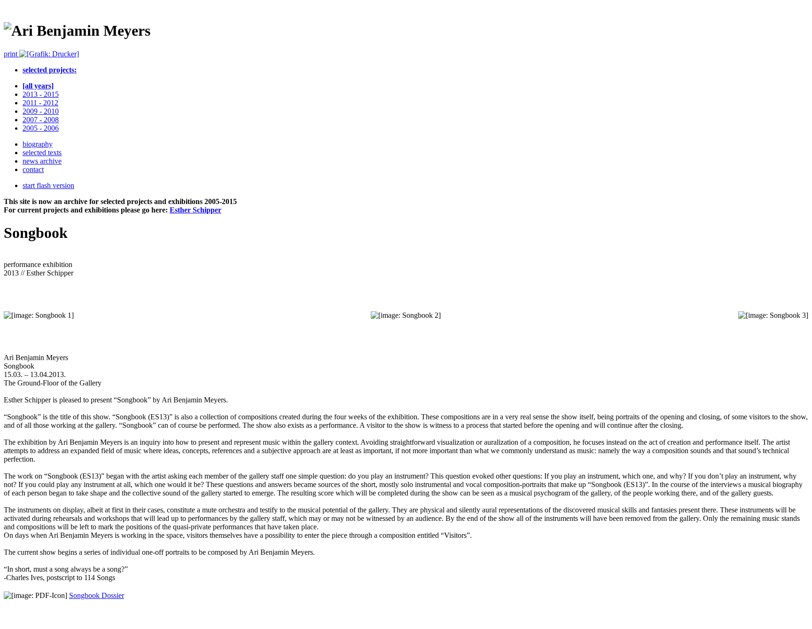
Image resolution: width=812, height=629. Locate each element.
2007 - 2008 (41, 120)
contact (33, 169)
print (11, 54)
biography (38, 144)
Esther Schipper (195, 210)
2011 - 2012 (40, 103)
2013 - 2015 (41, 94)
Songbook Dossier (96, 595)
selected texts (42, 153)
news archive (42, 161)
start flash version (48, 185)
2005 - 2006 (41, 128)
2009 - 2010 (41, 111)
